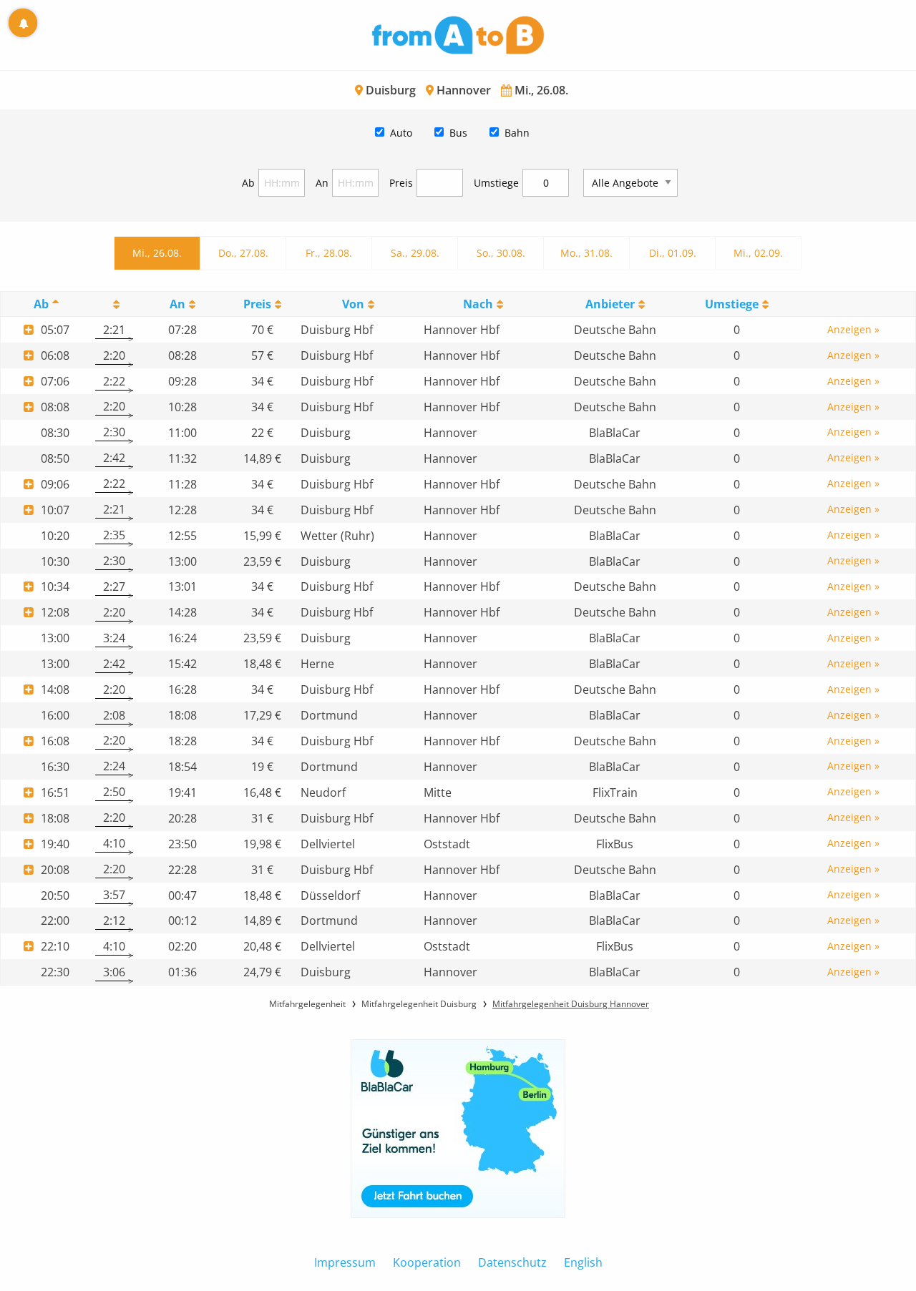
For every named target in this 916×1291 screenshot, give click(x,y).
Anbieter (610, 304)
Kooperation (427, 1262)
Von (353, 304)
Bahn (517, 132)
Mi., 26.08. (157, 253)
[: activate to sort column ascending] (114, 304)
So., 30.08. (501, 253)
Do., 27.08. (243, 253)
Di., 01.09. (672, 253)
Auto (401, 132)
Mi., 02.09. (758, 253)
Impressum (345, 1262)
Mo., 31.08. (586, 253)
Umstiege (496, 183)
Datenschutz (512, 1262)
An (322, 183)
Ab (248, 183)
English (583, 1262)
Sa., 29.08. (415, 253)
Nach (478, 304)
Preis (401, 183)
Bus (458, 132)
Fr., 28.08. (329, 253)
